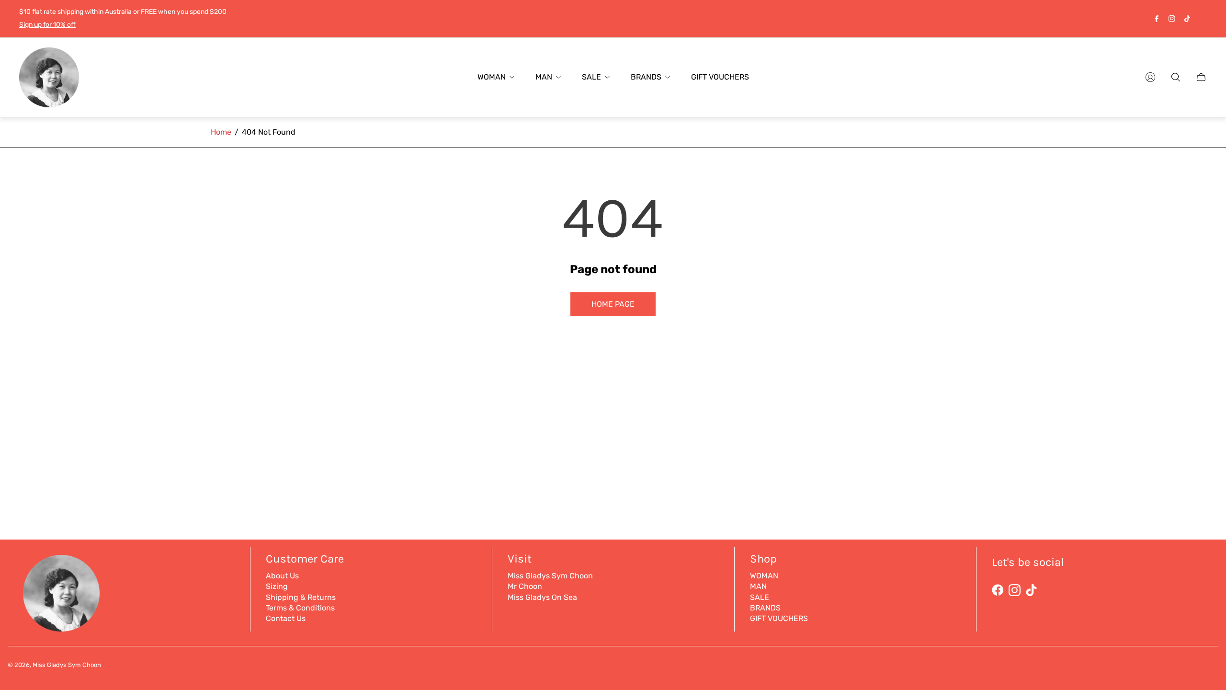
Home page (613, 304)
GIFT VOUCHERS (779, 618)
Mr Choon (525, 586)
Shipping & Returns (301, 597)
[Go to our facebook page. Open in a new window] (1156, 18)
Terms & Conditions (300, 607)
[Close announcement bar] (1202, 18)
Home (221, 132)
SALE (759, 597)
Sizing (277, 586)
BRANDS (765, 607)
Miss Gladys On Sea (542, 597)
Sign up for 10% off (47, 25)
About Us (282, 575)
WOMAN (764, 575)
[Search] (1175, 77)
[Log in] (1150, 77)
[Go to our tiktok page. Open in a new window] (1187, 18)
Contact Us (286, 618)
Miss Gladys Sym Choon (550, 575)
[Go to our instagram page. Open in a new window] (1172, 18)
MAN (758, 586)
